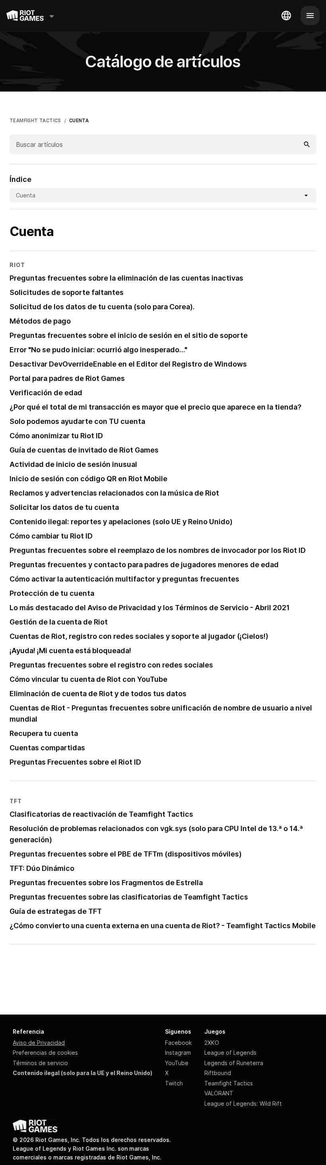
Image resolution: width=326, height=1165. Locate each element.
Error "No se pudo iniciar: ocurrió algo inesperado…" (98, 349)
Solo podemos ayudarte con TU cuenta (77, 421)
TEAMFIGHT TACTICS (35, 120)
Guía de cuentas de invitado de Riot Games (84, 450)
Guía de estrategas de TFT (56, 911)
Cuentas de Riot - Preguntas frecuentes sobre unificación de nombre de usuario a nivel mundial (161, 713)
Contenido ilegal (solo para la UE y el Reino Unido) (82, 1072)
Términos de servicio (40, 1063)
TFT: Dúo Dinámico (42, 868)
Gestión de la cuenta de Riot (59, 622)
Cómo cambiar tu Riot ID (51, 536)
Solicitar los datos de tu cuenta (64, 507)
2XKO (211, 1042)
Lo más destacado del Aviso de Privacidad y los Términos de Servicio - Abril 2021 (150, 607)
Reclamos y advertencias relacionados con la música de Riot (114, 493)
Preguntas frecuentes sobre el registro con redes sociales (111, 665)
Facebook (178, 1042)
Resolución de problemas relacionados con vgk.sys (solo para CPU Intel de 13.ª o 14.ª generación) (156, 834)
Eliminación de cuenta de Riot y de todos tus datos (98, 693)
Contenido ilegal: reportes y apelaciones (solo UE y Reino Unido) (121, 521)
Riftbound (217, 1072)
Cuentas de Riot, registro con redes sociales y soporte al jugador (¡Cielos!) (139, 636)
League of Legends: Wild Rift (243, 1103)
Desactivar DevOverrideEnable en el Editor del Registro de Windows (128, 364)
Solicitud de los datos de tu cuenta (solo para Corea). (102, 306)
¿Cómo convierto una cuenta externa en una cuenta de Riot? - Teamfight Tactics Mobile (163, 925)
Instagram (178, 1052)
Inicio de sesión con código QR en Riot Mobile (88, 478)
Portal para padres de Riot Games (67, 378)
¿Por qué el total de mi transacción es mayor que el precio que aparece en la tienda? (155, 407)
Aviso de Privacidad (39, 1042)
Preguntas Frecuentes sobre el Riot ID (75, 762)
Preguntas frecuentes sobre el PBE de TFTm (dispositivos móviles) (126, 854)
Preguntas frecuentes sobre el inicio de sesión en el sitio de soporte (129, 335)
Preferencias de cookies (45, 1052)
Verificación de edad (46, 392)
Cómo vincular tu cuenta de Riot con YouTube (88, 679)
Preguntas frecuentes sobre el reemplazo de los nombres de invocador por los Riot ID (158, 550)
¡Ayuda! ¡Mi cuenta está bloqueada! (70, 650)
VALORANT (218, 1093)
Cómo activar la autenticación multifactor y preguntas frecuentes (124, 579)
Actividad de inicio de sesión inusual (73, 464)
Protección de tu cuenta (52, 593)
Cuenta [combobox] (25, 195)
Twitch (174, 1083)
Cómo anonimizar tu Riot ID (56, 435)
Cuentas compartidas (47, 747)
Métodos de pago (40, 321)
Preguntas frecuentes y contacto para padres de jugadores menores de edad (144, 564)
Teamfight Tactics (228, 1083)
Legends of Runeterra (233, 1063)
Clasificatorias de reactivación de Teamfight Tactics (101, 814)
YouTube (176, 1063)
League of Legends (230, 1052)
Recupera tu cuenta (44, 733)
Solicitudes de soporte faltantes (67, 292)
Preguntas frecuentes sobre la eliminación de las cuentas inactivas (126, 278)
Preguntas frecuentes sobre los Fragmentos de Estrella (106, 882)
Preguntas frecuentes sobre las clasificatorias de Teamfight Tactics (129, 897)
